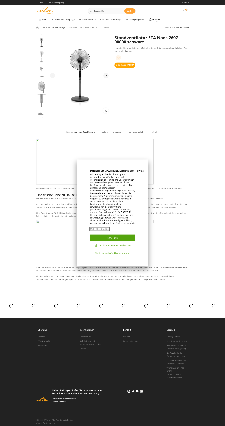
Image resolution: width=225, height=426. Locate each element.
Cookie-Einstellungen (45, 423)
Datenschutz (85, 336)
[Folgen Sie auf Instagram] (128, 391)
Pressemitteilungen (131, 341)
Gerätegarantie (173, 336)
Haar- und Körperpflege (110, 19)
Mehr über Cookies (99, 229)
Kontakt (126, 336)
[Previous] (42, 35)
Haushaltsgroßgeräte (135, 19)
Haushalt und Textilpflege (63, 19)
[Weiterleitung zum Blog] (141, 391)
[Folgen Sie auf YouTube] (137, 391)
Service (83, 348)
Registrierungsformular (177, 341)
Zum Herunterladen (136, 132)
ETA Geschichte (44, 341)
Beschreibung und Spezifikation (80, 132)
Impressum (43, 345)
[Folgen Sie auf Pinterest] (133, 391)
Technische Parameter (111, 132)
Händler (155, 132)
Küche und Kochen (87, 19)
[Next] (42, 117)
